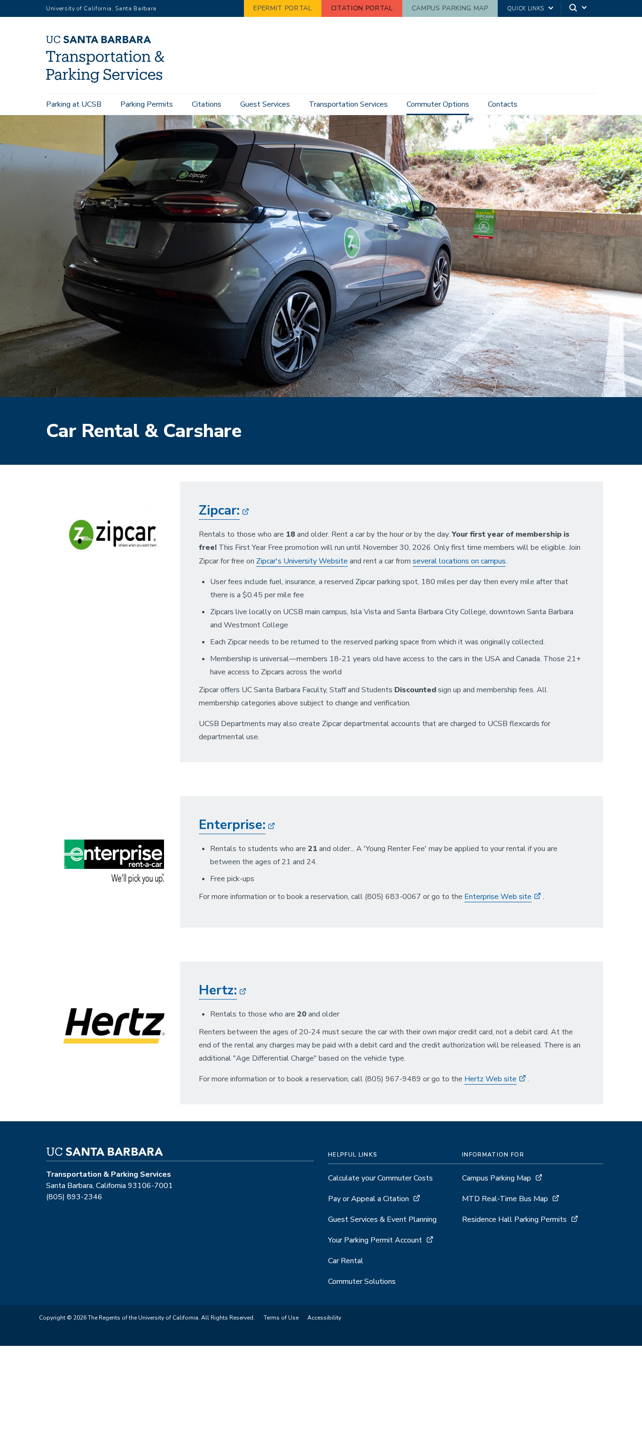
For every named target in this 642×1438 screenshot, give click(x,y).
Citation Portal (362, 8)
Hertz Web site (490, 1079)
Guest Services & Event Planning (382, 1219)
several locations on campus (459, 561)
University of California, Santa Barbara (101, 8)
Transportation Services (348, 104)
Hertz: (218, 990)
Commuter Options (438, 104)
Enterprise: (232, 825)
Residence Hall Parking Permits (514, 1219)
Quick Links (525, 8)
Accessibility (324, 1317)
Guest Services (265, 104)
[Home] (108, 80)
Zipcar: (219, 510)
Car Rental (345, 1261)
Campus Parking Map (450, 8)
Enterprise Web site (498, 896)
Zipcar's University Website (302, 561)
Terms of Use (281, 1317)
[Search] (578, 8)
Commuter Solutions (362, 1281)
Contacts (502, 104)
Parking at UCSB (74, 104)
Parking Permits (146, 104)
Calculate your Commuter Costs (380, 1178)
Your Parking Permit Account (375, 1240)
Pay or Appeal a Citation (368, 1199)
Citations (206, 104)
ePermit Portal (282, 8)
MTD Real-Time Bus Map (505, 1199)
